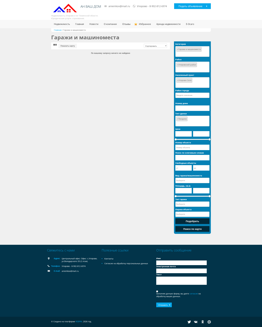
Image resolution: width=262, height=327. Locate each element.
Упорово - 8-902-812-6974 (152, 6)
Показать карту (67, 46)
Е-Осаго (190, 24)
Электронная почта (166, 266)
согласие (194, 293)
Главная (79, 24)
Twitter (189, 322)
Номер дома (181, 103)
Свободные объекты (185, 163)
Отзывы (126, 24)
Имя (158, 258)
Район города (182, 90)
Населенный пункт (184, 75)
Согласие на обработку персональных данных (126, 263)
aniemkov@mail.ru (119, 6)
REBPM (79, 321)
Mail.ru (209, 322)
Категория (180, 44)
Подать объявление (190, 6)
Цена (177, 129)
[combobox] (192, 51)
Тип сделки (181, 113)
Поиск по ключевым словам (189, 152)
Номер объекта (183, 142)
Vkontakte (196, 322)
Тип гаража (181, 199)
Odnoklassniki (202, 322)
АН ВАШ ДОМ (91, 6)
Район (178, 59)
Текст (159, 274)
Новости (93, 24)
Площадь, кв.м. (183, 186)
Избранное (145, 24)
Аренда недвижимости (168, 24)
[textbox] (192, 54)
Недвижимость (62, 24)
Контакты (108, 258)
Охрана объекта (183, 209)
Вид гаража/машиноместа (188, 175)
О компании (110, 24)
